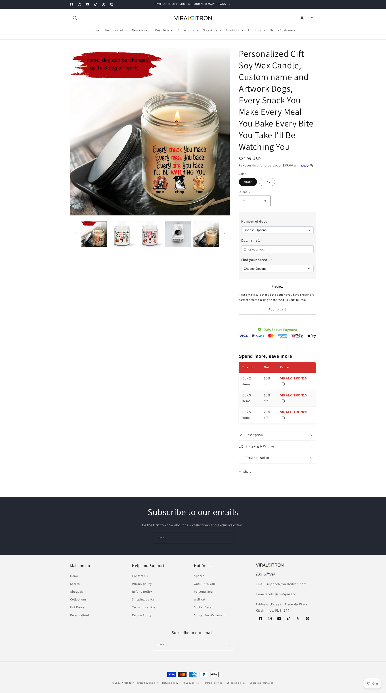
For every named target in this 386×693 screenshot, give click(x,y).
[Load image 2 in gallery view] (122, 234)
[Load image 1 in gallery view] (94, 234)
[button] (75, 18)
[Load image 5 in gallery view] (206, 234)
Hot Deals (77, 607)
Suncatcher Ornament (210, 615)
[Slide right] (225, 234)
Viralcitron (128, 682)
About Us (77, 592)
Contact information (262, 682)
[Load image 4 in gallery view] (178, 234)
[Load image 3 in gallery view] (150, 234)
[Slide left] (75, 234)
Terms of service (143, 607)
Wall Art (200, 599)
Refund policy (142, 592)
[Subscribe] (228, 538)
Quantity (244, 192)
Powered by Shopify (146, 682)
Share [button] (247, 472)
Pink (267, 182)
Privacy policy (141, 584)
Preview (277, 286)
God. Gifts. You (204, 584)
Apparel (199, 576)
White (247, 182)
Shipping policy (143, 599)
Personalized (79, 615)
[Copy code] (283, 384)
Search (75, 584)
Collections (78, 599)
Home (74, 576)
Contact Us (140, 576)
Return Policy (141, 615)
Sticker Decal (203, 607)
